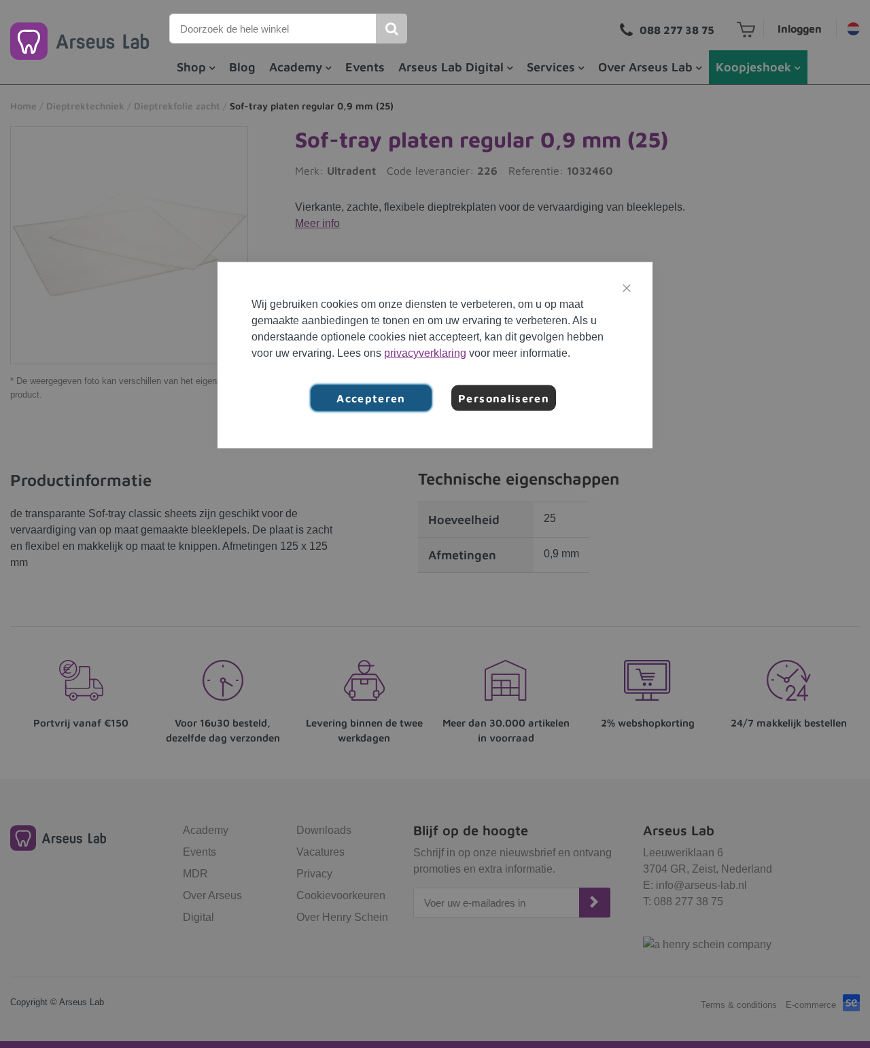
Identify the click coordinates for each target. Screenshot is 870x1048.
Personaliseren (503, 398)
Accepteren (371, 398)
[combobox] (273, 28)
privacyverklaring (425, 353)
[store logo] (79, 41)
